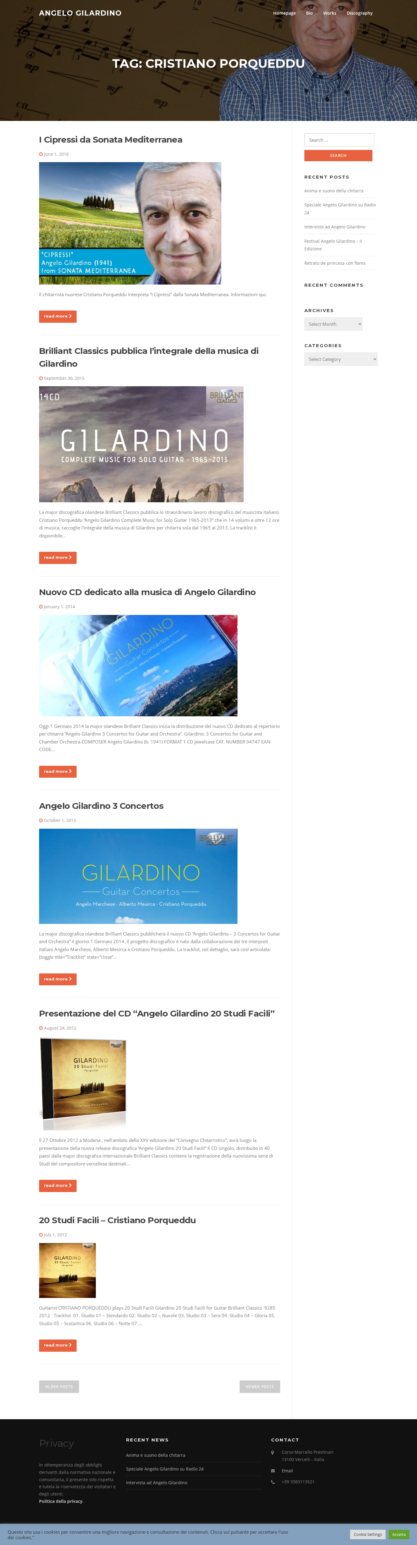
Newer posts (260, 1386)
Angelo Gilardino (80, 13)
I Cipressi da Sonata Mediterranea (110, 139)
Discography (360, 13)
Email (287, 1471)
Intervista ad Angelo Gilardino (334, 227)
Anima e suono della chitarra (334, 191)
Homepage (284, 13)
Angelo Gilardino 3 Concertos (101, 806)
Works (329, 13)
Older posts (59, 1386)
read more (55, 316)
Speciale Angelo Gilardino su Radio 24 (165, 1469)
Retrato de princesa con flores (335, 263)
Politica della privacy (60, 1501)
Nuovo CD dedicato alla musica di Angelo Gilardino (147, 592)
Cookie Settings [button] (368, 1534)
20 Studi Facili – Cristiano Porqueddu (117, 1220)
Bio (309, 13)
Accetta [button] (399, 1534)
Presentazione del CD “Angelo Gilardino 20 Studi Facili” (156, 1013)
